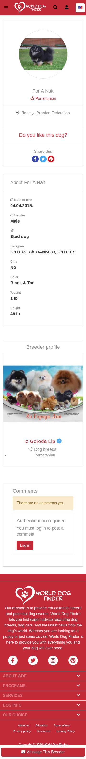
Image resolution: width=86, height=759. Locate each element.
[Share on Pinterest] (51, 159)
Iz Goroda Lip (40, 441)
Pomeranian (45, 98)
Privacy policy (22, 731)
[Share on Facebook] (35, 159)
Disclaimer (44, 731)
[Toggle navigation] (6, 7)
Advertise (41, 725)
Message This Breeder (45, 752)
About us (23, 725)
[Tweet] (43, 159)
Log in (25, 545)
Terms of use (62, 725)
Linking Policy (66, 731)
